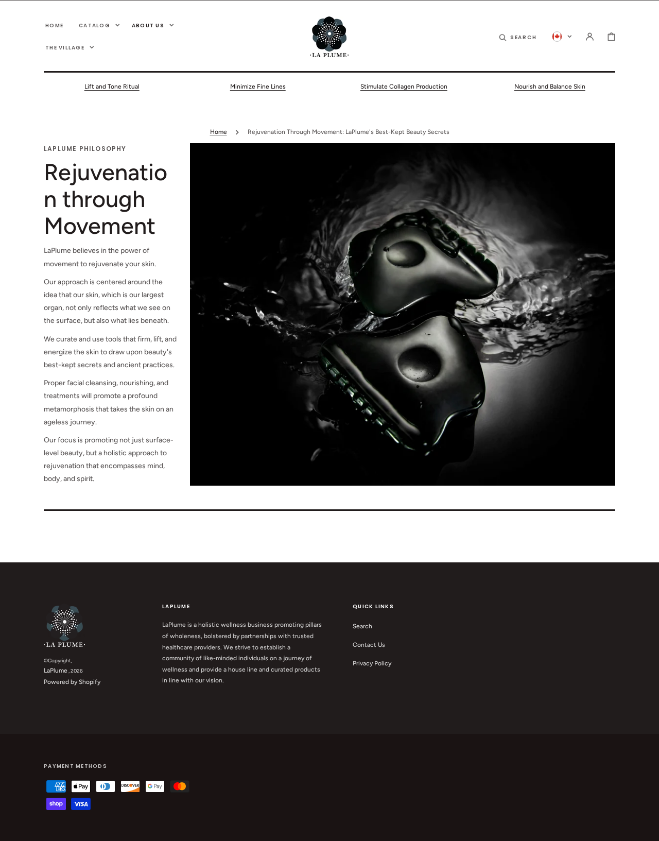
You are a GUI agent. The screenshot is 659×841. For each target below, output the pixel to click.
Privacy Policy (372, 663)
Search (362, 626)
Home (218, 131)
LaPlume (55, 670)
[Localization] (562, 36)
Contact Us (369, 644)
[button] (518, 36)
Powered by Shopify (72, 681)
